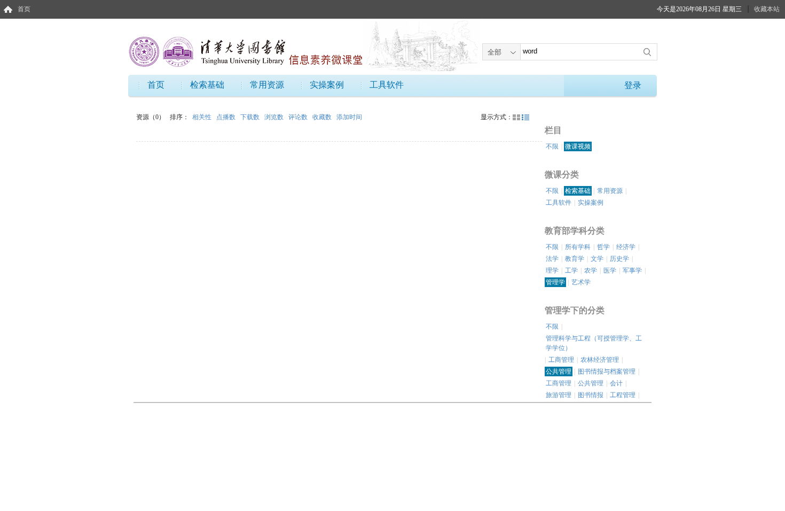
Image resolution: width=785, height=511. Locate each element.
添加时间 (349, 117)
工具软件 (387, 84)
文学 (597, 258)
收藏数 (322, 117)
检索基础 (207, 84)
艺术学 (581, 282)
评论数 (298, 117)
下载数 (250, 117)
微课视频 (578, 146)
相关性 (202, 117)
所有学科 (578, 247)
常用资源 (267, 84)
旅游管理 (558, 395)
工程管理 (622, 395)
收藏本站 (767, 9)
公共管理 (558, 371)
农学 (590, 270)
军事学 (632, 270)
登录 (632, 85)
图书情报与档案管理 (606, 371)
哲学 (603, 247)
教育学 (574, 258)
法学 (552, 258)
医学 (609, 270)
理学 (552, 270)
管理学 (555, 282)
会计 (616, 383)
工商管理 (561, 359)
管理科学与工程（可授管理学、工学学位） (594, 343)
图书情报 (590, 395)
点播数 (226, 117)
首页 (24, 9)
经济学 (625, 247)
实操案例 (327, 84)
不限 (552, 146)
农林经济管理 (599, 359)
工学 (571, 270)
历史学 (619, 258)
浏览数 (274, 117)
